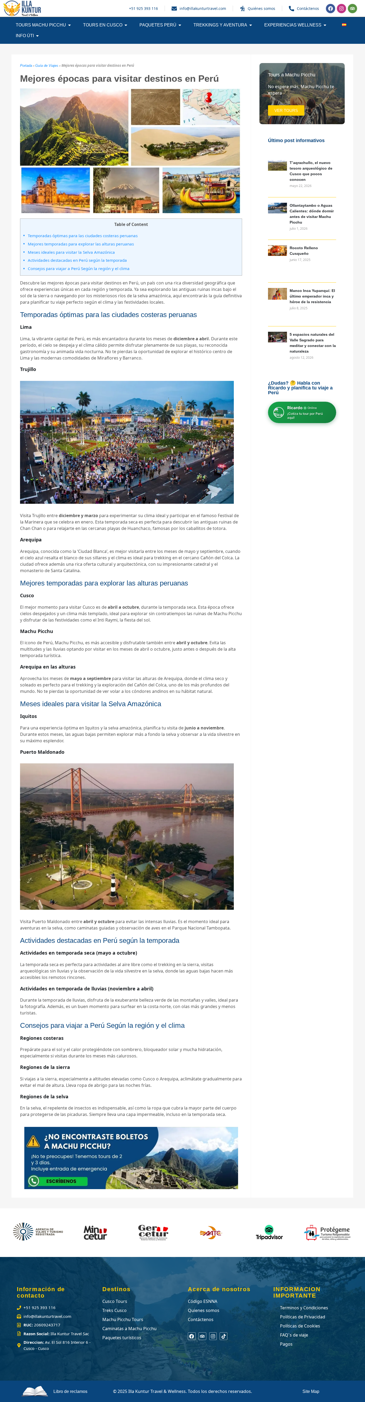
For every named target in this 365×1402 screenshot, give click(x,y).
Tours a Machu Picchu (291, 74)
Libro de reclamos (70, 1391)
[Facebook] (330, 8)
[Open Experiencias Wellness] (325, 25)
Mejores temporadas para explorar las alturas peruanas (81, 244)
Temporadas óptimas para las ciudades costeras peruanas (83, 235)
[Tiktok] (223, 1336)
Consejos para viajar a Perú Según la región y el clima (79, 268)
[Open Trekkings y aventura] (250, 25)
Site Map (310, 1391)
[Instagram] (341, 8)
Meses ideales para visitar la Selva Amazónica (71, 252)
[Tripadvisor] (352, 8)
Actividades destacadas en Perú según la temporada (77, 260)
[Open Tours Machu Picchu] (69, 25)
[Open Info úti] (37, 36)
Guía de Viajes (46, 66)
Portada (26, 66)
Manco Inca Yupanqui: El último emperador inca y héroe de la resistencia (312, 296)
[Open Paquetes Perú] (180, 25)
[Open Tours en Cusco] (126, 25)
